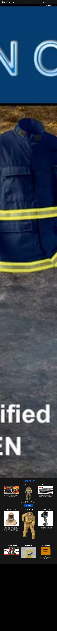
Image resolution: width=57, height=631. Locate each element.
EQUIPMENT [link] (45, 2)
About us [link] (50, 2)
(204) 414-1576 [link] (48, 5)
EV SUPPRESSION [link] (30, 2)
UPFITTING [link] (39, 2)
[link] (9, 2)
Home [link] (25, 2)
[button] (54, 2)
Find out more (28, 505)
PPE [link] (35, 2)
